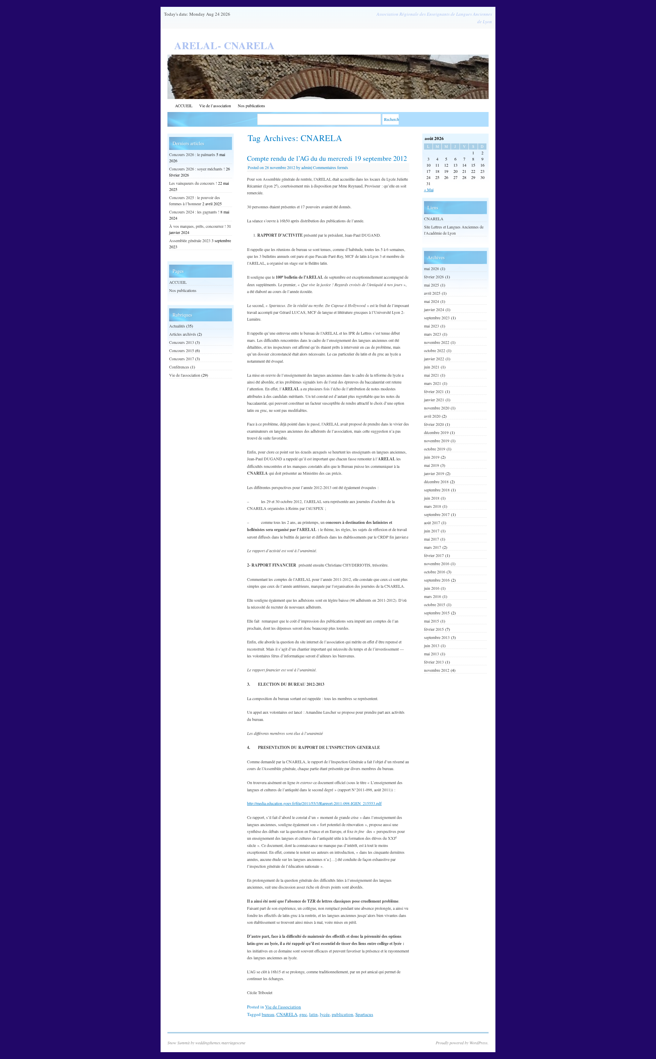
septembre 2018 (437, 489)
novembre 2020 (436, 407)
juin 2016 (431, 588)
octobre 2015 (434, 604)
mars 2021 (432, 383)
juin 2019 (431, 457)
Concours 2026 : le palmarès (192, 154)
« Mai (429, 189)
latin (313, 1014)
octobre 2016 (434, 571)
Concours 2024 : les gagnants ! (194, 211)
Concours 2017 (181, 358)
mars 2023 (432, 334)
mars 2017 (432, 547)
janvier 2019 (434, 473)
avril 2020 (432, 416)
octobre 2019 (434, 448)
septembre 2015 (437, 612)
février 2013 (434, 662)
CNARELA (286, 1014)
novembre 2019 (436, 440)
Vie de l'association (283, 1007)
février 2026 (434, 276)
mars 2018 (432, 506)
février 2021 (434, 391)
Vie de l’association (215, 105)
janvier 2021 (434, 399)
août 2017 (432, 522)
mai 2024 (431, 301)
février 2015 (434, 629)
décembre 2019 (436, 432)
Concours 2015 (181, 350)
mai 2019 (431, 465)
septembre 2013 (437, 637)
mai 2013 (431, 653)
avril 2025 (432, 293)
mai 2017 (431, 539)
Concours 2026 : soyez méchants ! (197, 168)
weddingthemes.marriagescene (220, 1042)
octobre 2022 (434, 350)
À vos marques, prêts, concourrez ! (197, 226)
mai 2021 (431, 375)
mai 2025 (431, 285)
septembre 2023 (437, 317)
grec (303, 1014)
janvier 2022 (434, 358)
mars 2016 (432, 596)
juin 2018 (431, 498)
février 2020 (434, 424)
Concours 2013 (181, 342)
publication (342, 1014)
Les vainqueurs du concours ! (193, 183)
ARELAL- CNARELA (224, 45)
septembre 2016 (437, 580)
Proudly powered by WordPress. (462, 1042)
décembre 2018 (436, 481)
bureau (268, 1014)
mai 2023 (431, 326)
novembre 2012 (436, 670)
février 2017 (434, 555)
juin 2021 (431, 367)
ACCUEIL (183, 105)
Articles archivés (182, 334)
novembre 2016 (436, 563)
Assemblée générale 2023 (189, 240)
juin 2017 (431, 530)
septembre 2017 (437, 514)
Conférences (179, 367)
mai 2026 (431, 268)
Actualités (177, 326)
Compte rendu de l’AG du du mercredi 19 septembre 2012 (327, 158)
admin (306, 167)
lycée (325, 1014)
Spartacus (364, 1014)
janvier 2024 (434, 309)
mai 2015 (431, 621)
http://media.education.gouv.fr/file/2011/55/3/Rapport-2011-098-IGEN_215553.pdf (314, 803)
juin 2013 (431, 645)
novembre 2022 (436, 342)
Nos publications (251, 105)
